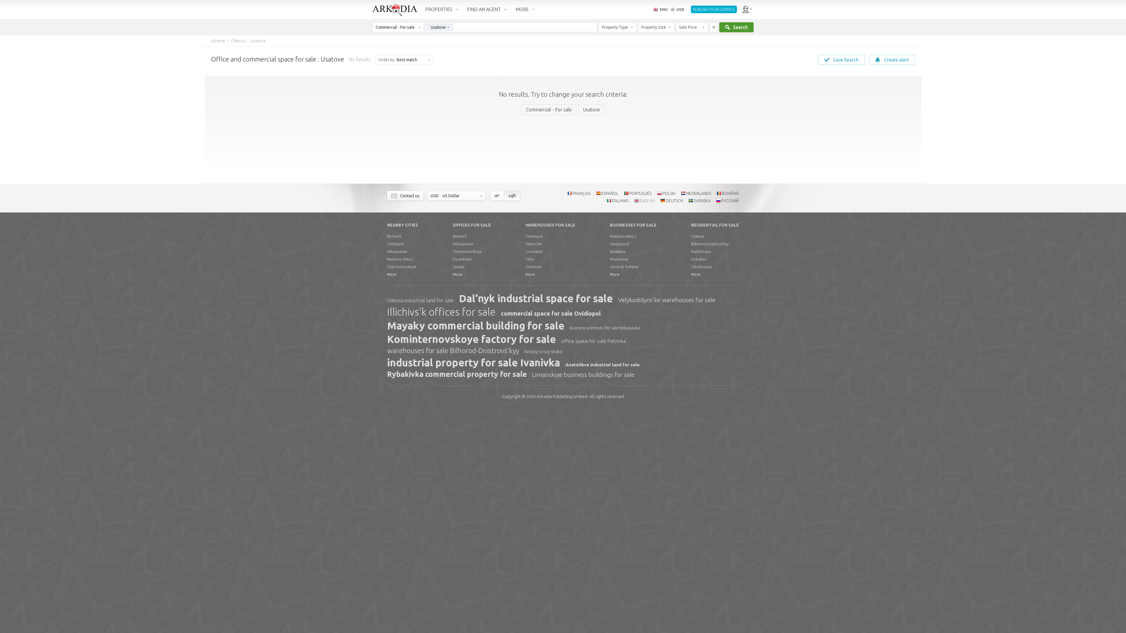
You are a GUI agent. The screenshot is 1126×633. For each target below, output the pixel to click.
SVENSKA (702, 200)
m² (497, 195)
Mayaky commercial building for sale (475, 325)
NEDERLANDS (698, 193)
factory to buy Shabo (543, 351)
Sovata (458, 267)
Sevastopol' (620, 244)
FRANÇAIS (582, 193)
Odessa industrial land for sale (420, 300)
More (391, 274)
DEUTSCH (674, 200)
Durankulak (462, 259)
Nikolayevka (397, 251)
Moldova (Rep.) (400, 259)
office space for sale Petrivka (593, 341)
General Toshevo (624, 267)
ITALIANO (620, 200)
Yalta (529, 259)
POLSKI (668, 193)
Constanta (534, 251)
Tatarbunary (701, 267)
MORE (522, 9)
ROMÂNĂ (730, 193)
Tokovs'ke (533, 244)
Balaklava (618, 251)
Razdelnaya (701, 251)
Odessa (697, 236)
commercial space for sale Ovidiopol (551, 313)
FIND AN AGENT (484, 9)
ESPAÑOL (609, 193)
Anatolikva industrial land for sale (602, 364)
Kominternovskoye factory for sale (471, 339)
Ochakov (698, 259)
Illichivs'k (394, 236)
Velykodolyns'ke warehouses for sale (666, 299)
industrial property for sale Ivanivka (473, 362)
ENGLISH (647, 200)
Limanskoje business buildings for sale (583, 374)
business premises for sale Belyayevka (605, 328)
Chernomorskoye (401, 267)
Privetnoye (619, 259)
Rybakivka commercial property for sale (457, 374)
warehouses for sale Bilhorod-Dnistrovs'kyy (453, 351)
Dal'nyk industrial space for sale (536, 298)
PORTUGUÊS (640, 193)
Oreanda (533, 267)
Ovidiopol (395, 244)
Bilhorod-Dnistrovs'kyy (710, 244)
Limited (562, 396)
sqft (512, 195)
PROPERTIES (438, 9)
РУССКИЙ (730, 200)
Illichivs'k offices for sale (441, 312)
